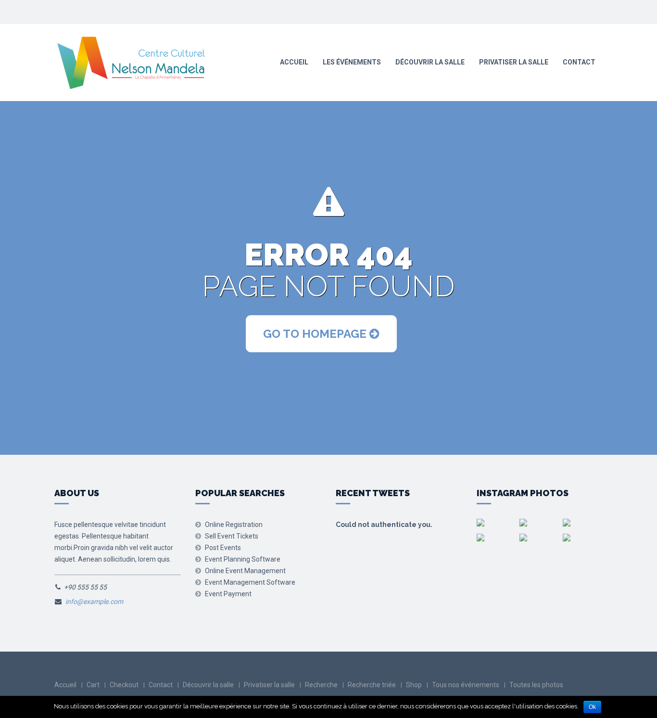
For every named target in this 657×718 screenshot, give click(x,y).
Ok (592, 707)
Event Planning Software (242, 559)
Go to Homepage (316, 334)
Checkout (124, 685)
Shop (414, 685)
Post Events (223, 547)
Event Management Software (250, 582)
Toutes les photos (536, 685)
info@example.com (94, 601)
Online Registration (234, 524)
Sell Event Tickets (231, 536)
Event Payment (228, 594)
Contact (579, 62)
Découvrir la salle (430, 62)
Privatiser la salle (513, 62)
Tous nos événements (465, 685)
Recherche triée (372, 685)
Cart (93, 685)
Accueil (294, 62)
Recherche (321, 685)
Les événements (352, 62)
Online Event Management (245, 571)
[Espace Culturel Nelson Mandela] (130, 63)
